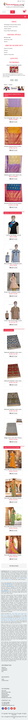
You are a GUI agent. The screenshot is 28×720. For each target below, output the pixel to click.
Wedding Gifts (13, 620)
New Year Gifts (17, 618)
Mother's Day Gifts (13, 619)
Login (3, 679)
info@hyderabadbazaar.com (8, 705)
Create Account (5, 680)
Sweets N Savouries (9, 54)
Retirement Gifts (7, 620)
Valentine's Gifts (11, 618)
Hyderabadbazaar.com (8, 583)
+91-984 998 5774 (5, 704)
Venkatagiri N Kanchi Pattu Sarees (12, 24)
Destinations (4, 670)
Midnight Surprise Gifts (7, 697)
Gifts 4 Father (21, 613)
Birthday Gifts (7, 37)
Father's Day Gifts (20, 619)
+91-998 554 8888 (5, 702)
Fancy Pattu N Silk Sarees (10, 30)
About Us (4, 667)
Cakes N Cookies (8, 48)
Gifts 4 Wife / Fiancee (19, 614)
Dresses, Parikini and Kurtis (11, 26)
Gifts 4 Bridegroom (7, 615)
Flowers (6, 50)
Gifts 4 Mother (15, 613)
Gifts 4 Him (12, 614)
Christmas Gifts (24, 618)
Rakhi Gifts (4, 691)
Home (5, 84)
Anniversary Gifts (8, 39)
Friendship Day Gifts (5, 619)
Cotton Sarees (7, 28)
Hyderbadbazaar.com (10, 586)
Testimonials (4, 668)
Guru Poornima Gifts (6, 692)
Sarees (5, 41)
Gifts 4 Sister (7, 614)
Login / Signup (22, 1)
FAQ (2, 671)
